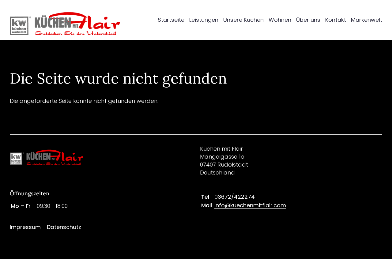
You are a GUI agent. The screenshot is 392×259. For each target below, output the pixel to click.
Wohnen (280, 20)
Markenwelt (366, 20)
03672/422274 (234, 197)
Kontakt (335, 20)
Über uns (308, 20)
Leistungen (203, 20)
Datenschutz (64, 227)
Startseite (171, 20)
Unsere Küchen (243, 20)
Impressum (25, 227)
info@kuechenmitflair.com (250, 205)
